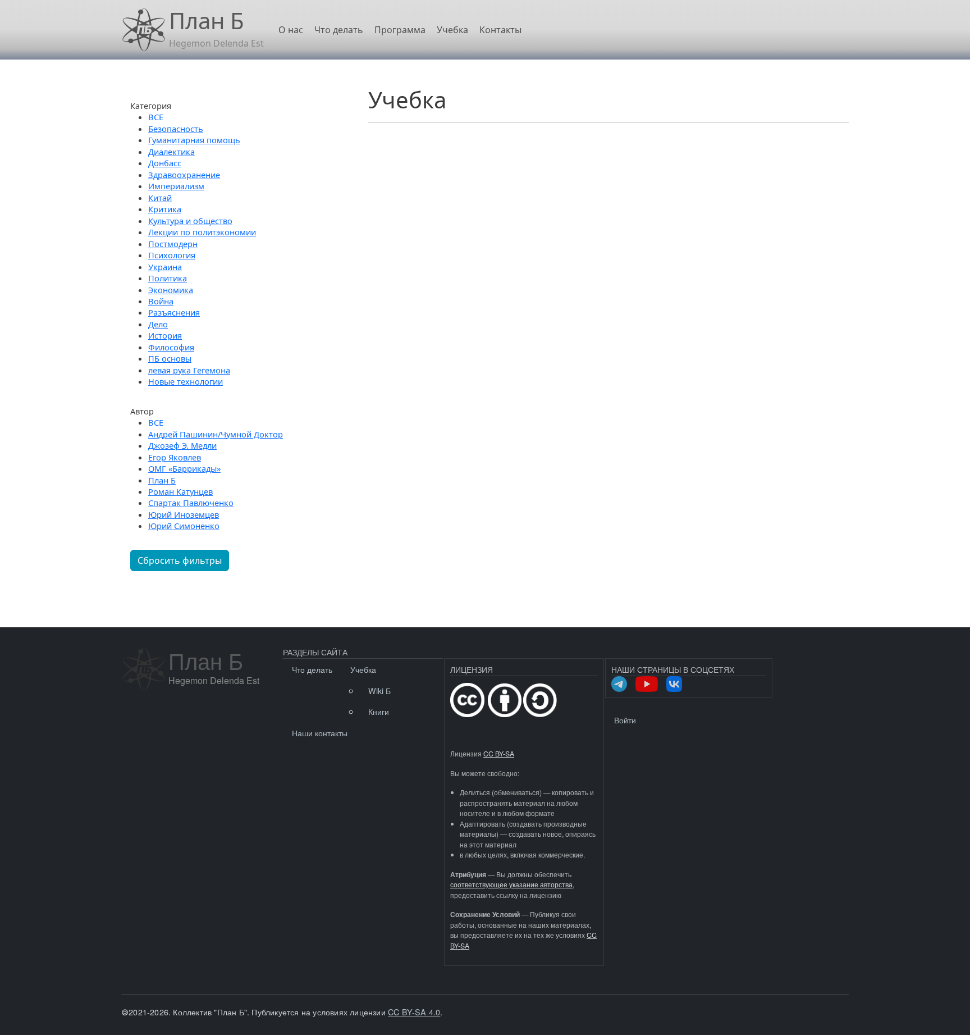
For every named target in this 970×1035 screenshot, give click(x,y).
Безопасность (175, 128)
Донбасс (164, 162)
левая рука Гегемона (189, 370)
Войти (625, 720)
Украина (165, 266)
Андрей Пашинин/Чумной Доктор (215, 434)
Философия (171, 347)
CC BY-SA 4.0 (414, 1012)
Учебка (452, 30)
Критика (164, 209)
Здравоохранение (184, 174)
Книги (378, 711)
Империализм (176, 186)
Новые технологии (185, 381)
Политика (167, 278)
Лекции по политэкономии (202, 232)
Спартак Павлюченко (191, 502)
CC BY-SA (498, 754)
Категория (150, 105)
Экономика (170, 289)
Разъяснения (174, 312)
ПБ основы (169, 358)
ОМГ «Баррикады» (184, 468)
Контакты (500, 30)
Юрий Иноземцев (183, 514)
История (165, 335)
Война (160, 301)
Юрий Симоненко (183, 525)
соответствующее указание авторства (511, 884)
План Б (162, 480)
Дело (158, 324)
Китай (160, 197)
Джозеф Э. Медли (182, 445)
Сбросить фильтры (180, 560)
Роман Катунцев (180, 491)
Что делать (338, 30)
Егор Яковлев (174, 457)
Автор (142, 411)
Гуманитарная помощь (194, 139)
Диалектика (171, 151)
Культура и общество (190, 220)
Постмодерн (173, 243)
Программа (399, 30)
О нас (290, 30)
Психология (171, 255)
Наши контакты (319, 732)
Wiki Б (379, 690)
